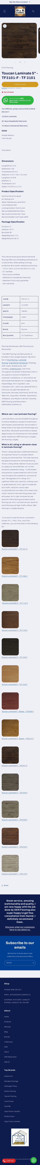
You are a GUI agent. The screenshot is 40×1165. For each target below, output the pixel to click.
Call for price (20, 84)
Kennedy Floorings (11, 1081)
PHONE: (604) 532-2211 (13, 990)
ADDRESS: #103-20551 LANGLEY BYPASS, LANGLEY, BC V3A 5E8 (17, 1001)
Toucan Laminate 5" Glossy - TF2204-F (18, 711)
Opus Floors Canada (12, 1111)
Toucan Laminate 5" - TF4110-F (14, 874)
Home (6, 1017)
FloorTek (7, 1106)
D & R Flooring (16, 1159)
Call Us (10, 1161)
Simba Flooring (10, 1091)
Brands (7, 1037)
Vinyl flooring (12, 360)
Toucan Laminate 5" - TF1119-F (14, 630)
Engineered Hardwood (18, 363)
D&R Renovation (10, 1057)
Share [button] (6, 885)
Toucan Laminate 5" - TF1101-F (15, 549)
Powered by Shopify (27, 1159)
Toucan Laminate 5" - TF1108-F (15, 576)
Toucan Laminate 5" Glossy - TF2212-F (18, 738)
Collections (8, 1042)
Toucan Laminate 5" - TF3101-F (14, 765)
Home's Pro (8, 1076)
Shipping (4, 88)
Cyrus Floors (9, 1101)
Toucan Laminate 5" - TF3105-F (14, 820)
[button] (4, 11)
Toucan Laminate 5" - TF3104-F (14, 793)
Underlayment (15, 369)
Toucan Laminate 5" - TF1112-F (15, 603)
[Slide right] (25, 62)
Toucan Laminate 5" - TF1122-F (14, 657)
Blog (6, 1032)
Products (7, 1022)
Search (7, 1062)
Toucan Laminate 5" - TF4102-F (14, 847)
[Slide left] (15, 62)
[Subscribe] (33, 962)
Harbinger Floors (10, 1086)
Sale (6, 1047)
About (6, 1052)
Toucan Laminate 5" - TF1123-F (14, 684)
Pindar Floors (9, 1116)
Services (7, 1027)
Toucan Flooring (10, 1096)
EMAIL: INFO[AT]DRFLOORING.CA (17, 995)
